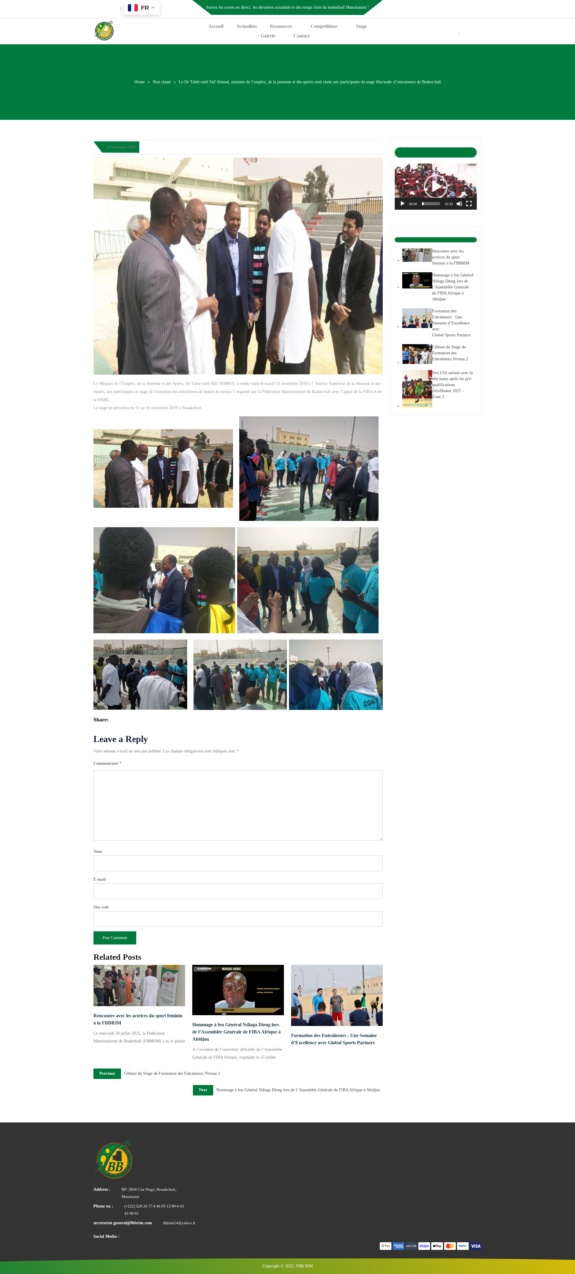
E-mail (99, 879)
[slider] (431, 203)
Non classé (162, 82)
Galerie (268, 35)
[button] (436, 187)
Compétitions (324, 26)
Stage (361, 26)
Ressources (281, 26)
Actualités (247, 26)
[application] (436, 187)
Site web (101, 907)
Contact (301, 35)
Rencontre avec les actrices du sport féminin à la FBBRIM (137, 1019)
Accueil (215, 26)
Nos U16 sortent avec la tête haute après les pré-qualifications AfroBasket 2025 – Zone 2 (452, 385)
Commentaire (107, 763)
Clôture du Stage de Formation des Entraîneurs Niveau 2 (450, 353)
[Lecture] (402, 204)
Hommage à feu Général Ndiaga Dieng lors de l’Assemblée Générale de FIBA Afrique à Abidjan (236, 1032)
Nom (97, 851)
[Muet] (459, 204)
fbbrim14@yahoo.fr (179, 1223)
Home (139, 82)
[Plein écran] (469, 204)
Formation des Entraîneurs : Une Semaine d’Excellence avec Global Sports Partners (334, 1039)
